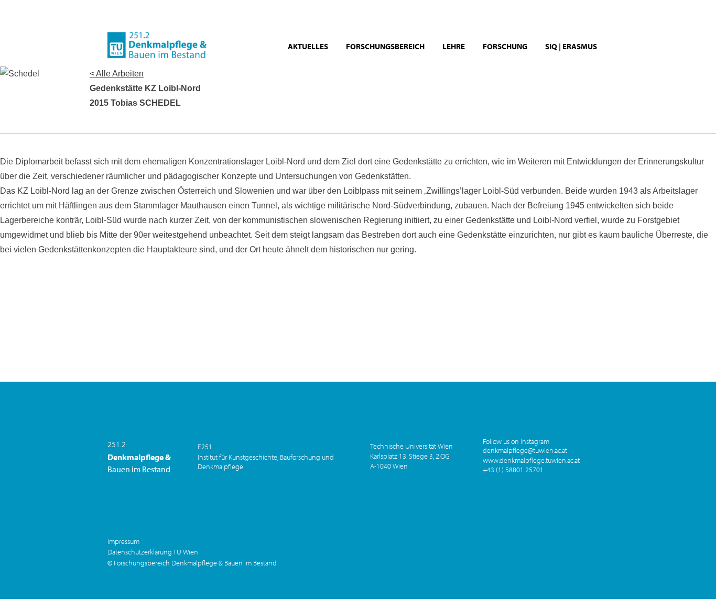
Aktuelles (308, 46)
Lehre (453, 46)
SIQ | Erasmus (571, 46)
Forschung (505, 46)
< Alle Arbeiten (117, 73)
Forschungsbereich (385, 46)
